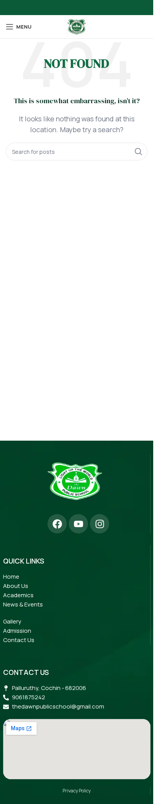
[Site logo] (76, 26)
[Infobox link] (74, 484)
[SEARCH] (138, 151)
